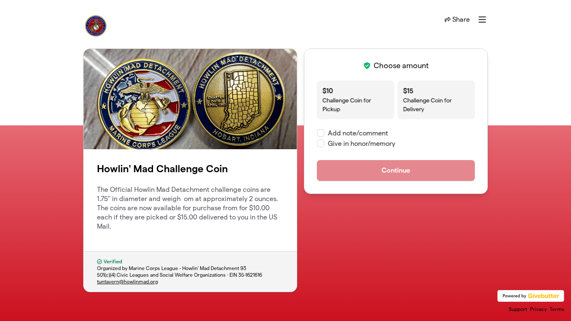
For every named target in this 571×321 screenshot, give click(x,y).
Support (518, 309)
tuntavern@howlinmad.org (127, 281)
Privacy (538, 309)
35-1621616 (250, 275)
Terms (557, 309)
